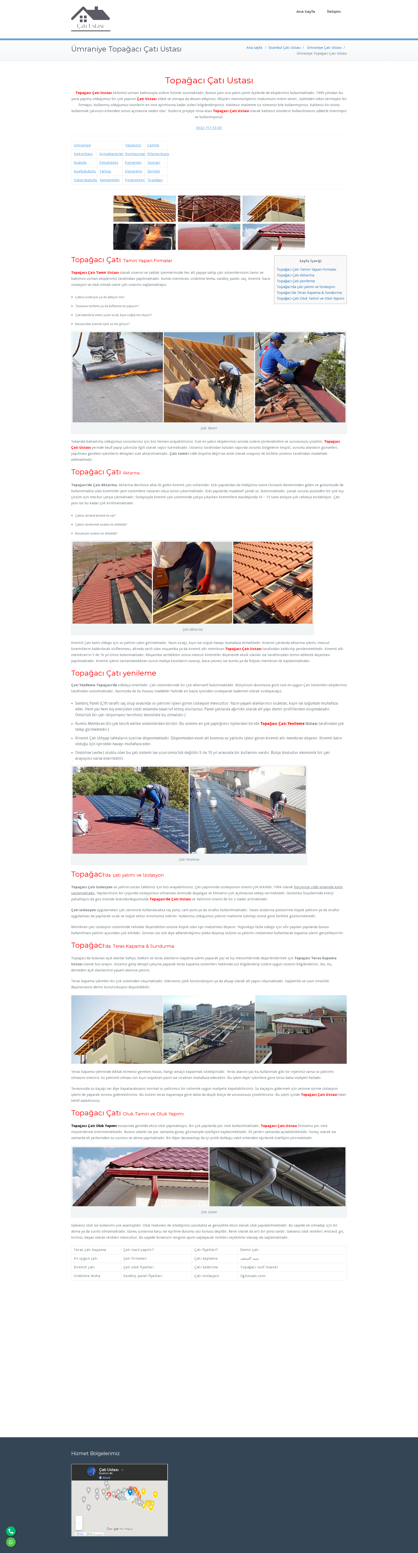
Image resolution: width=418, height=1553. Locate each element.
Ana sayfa (254, 47)
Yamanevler (109, 180)
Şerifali (153, 171)
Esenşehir (133, 171)
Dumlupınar (135, 154)
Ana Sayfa (305, 11)
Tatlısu (105, 171)
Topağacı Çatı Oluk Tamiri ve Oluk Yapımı (310, 298)
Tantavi (153, 162)
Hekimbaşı (83, 154)
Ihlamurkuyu (158, 154)
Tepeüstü (133, 145)
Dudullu (80, 162)
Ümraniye (82, 145)
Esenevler (133, 162)
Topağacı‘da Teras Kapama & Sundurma (309, 292)
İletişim (334, 11)
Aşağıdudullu (85, 171)
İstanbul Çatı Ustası (285, 47)
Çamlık (153, 145)
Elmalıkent (108, 162)
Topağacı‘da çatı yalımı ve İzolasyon (306, 287)
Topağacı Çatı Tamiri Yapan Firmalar (306, 269)
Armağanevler (111, 154)
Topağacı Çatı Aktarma (295, 275)
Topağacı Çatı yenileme (296, 281)
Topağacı (155, 180)
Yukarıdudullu (85, 180)
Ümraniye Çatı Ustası (324, 47)
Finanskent (135, 180)
